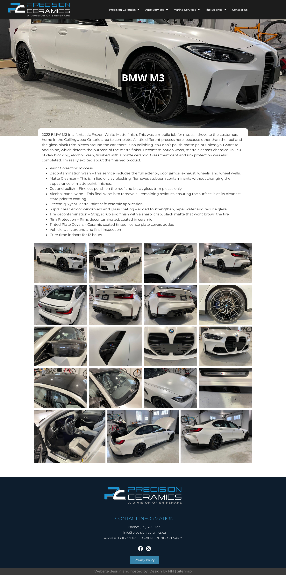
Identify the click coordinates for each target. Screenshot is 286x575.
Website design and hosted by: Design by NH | (135, 571)
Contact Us (239, 9)
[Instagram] (148, 548)
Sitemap (184, 571)
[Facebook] (141, 548)
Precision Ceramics (122, 9)
